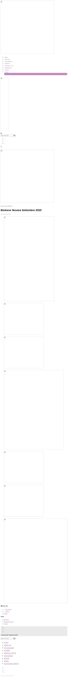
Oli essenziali (9, 61)
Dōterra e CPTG (9, 65)
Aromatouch (8, 67)
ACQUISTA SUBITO (9, 74)
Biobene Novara (5, 206)
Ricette (7, 69)
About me (7, 59)
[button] (14, 135)
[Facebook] (4, 139)
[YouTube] (4, 143)
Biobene (6, 619)
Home (6, 57)
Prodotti (7, 63)
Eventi (10, 206)
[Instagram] (4, 141)
